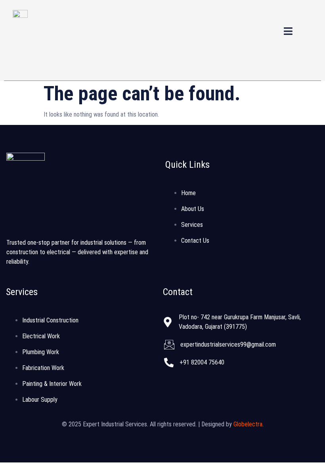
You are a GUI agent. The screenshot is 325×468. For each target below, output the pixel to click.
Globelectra (247, 424)
